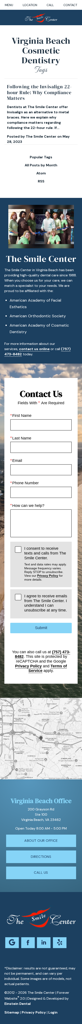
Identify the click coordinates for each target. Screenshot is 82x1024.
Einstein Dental (17, 1003)
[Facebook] (28, 942)
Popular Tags (41, 157)
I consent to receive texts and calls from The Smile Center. (45, 563)
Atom (41, 173)
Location (30, 5)
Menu (9, 5)
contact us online (34, 349)
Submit (41, 628)
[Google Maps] (12, 942)
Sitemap (11, 1012)
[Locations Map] (41, 738)
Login (53, 1012)
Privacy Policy (47, 575)
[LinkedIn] (44, 942)
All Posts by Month (41, 165)
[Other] (59, 942)
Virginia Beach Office (41, 800)
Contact (70, 5)
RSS (41, 181)
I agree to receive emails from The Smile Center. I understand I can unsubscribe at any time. (45, 603)
